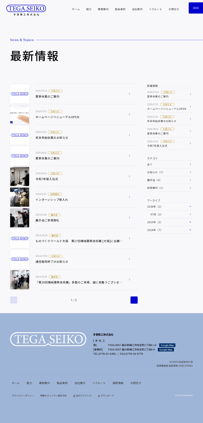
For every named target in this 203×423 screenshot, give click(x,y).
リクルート (155, 9)
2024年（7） (155, 230)
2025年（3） (155, 222)
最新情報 (118, 383)
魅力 (89, 9)
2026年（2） (155, 206)
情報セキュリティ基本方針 (53, 395)
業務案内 (103, 9)
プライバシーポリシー (23, 395)
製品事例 (120, 9)
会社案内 (137, 9)
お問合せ (174, 9)
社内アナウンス (84, 395)
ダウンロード (107, 395)
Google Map (167, 345)
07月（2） (157, 214)
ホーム (76, 9)
